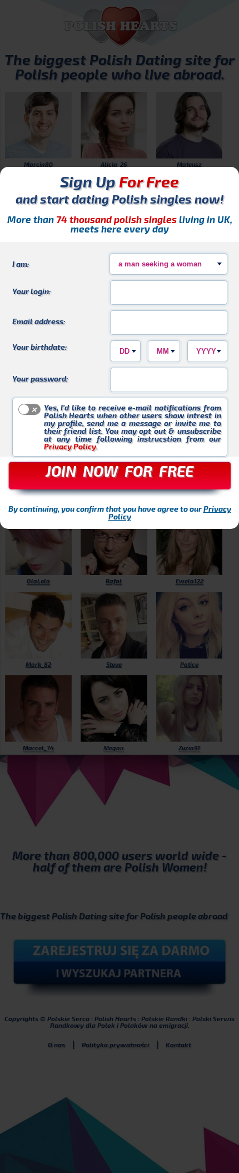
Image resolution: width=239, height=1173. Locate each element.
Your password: (40, 378)
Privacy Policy (70, 446)
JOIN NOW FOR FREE (119, 470)
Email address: (39, 320)
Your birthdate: (39, 346)
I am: (20, 263)
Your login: (31, 290)
